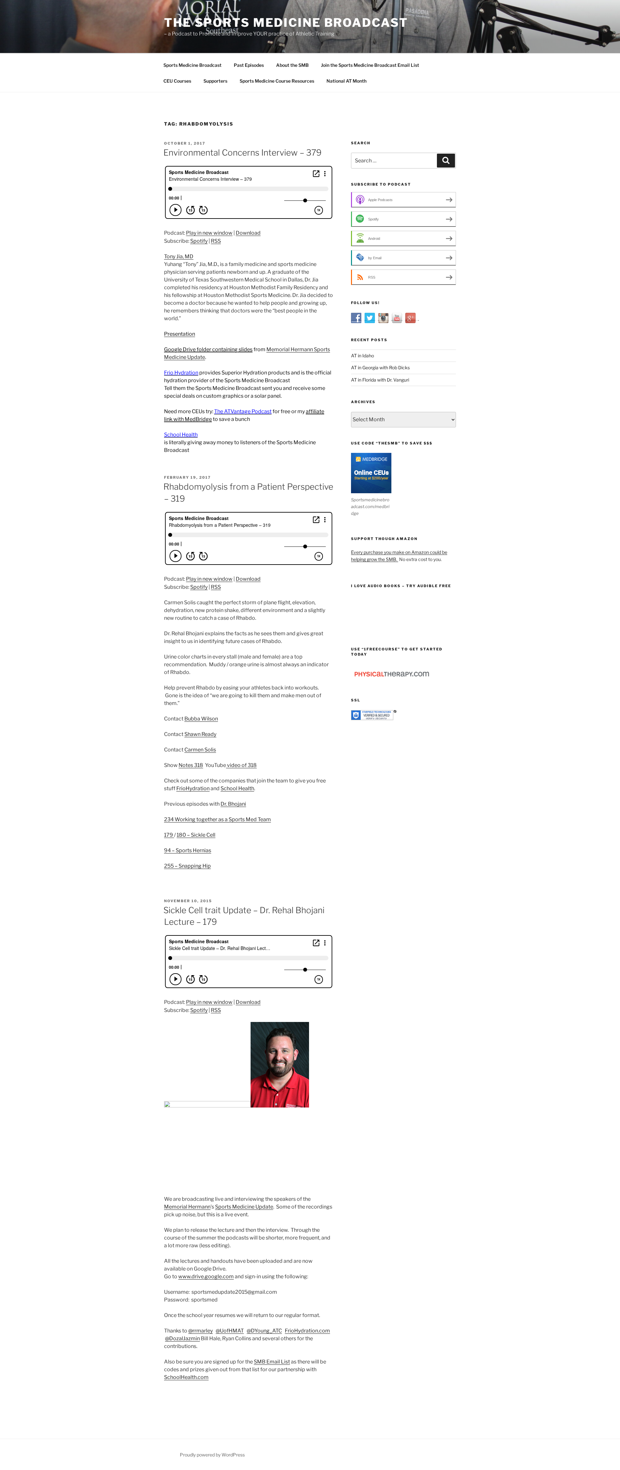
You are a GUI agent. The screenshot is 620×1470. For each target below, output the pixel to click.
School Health (237, 788)
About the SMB (292, 65)
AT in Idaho (362, 355)
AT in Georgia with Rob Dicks (380, 367)
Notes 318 (191, 765)
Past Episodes (249, 65)
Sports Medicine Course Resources (277, 81)
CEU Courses (177, 81)
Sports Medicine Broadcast (192, 65)
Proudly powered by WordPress (212, 1454)
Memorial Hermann (187, 1207)
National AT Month (346, 81)
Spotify (199, 241)
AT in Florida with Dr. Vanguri (380, 380)
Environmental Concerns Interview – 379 (242, 153)
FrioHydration (193, 788)
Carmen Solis (200, 750)
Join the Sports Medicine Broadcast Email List (370, 65)
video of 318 (241, 765)
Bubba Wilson (201, 719)
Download (248, 233)
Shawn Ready (200, 734)
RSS (216, 241)
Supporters (215, 81)
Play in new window (209, 233)
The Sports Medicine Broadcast (286, 22)
